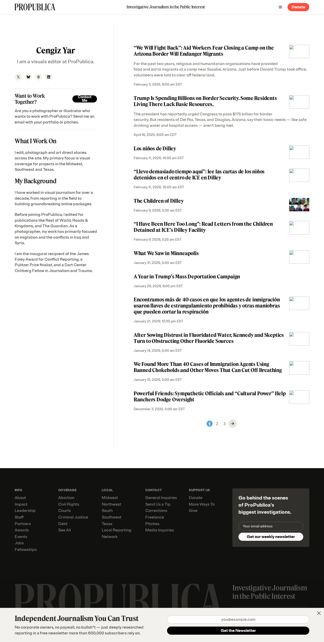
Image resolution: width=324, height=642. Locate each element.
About (20, 497)
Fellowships (26, 549)
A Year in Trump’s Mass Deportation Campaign (187, 276)
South (107, 510)
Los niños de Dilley (155, 148)
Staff (19, 517)
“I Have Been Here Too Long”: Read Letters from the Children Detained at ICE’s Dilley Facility (203, 227)
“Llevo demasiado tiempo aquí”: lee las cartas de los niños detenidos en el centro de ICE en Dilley (199, 174)
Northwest (111, 504)
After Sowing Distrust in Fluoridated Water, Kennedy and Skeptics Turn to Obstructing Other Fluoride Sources (209, 338)
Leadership (25, 510)
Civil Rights (68, 504)
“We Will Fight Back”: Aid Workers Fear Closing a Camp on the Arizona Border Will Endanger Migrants (204, 51)
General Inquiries (161, 497)
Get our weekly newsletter (271, 536)
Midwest (110, 497)
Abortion (66, 497)
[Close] (319, 613)
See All (64, 530)
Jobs (19, 543)
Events (21, 536)
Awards (22, 530)
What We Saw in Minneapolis (166, 253)
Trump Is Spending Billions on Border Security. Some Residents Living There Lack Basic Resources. (205, 101)
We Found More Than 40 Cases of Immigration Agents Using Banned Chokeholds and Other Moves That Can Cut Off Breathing (208, 367)
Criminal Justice (73, 517)
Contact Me (84, 98)
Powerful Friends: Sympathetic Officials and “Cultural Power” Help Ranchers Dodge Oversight (210, 396)
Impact (21, 504)
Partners (23, 523)
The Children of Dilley (159, 201)
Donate (298, 7)
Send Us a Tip (158, 504)
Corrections (156, 510)
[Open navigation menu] (280, 7)
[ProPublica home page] (118, 601)
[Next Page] (233, 424)
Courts (64, 510)
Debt (63, 523)
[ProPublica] (35, 7)
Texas (107, 523)
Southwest (112, 517)
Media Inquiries (159, 530)
